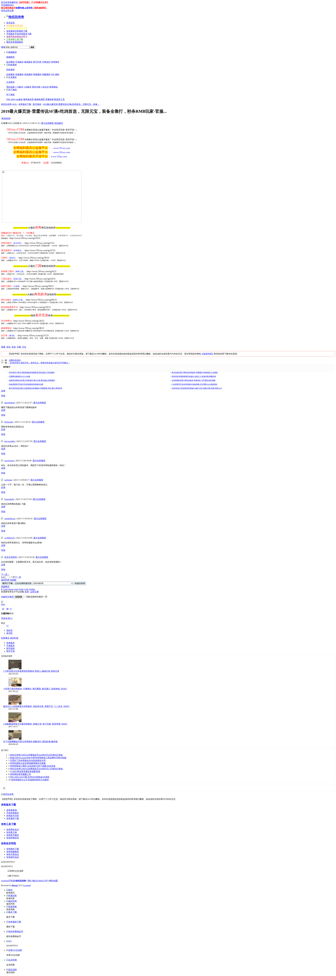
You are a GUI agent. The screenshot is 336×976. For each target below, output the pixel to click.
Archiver (4, 881)
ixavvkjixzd (9, 460)
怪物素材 (37, 74)
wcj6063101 (9, 538)
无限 (19, 347)
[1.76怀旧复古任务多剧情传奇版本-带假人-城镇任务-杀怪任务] (15, 668)
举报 (3, 396)
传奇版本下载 (25, 104)
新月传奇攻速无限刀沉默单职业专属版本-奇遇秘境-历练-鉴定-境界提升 (35, 388)
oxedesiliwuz (9, 518)
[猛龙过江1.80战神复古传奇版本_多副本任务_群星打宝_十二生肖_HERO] (15, 704)
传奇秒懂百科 (12, 838)
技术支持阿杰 (10, 557)
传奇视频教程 (12, 852)
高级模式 (5, 586)
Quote (20, 589)
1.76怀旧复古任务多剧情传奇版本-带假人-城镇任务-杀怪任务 (31, 671)
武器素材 (10, 74)
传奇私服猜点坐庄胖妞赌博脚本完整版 (28, 763)
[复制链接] (6, 118)
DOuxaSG (8, 422)
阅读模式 (59, 123)
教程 (14, 42)
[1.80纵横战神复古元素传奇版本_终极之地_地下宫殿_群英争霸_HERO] (15, 721)
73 (10, 609)
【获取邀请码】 (40, 8)
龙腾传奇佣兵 (15, 360)
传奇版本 (16, 28)
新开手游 (10, 651)
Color (5, 589)
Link (16, 589)
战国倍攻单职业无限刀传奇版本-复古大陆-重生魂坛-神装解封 (32, 380)
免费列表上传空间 (24, 8)
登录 (3, 10)
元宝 (24, 347)
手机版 (12, 881)
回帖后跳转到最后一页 (36, 597)
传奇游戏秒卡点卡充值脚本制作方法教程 (30, 780)
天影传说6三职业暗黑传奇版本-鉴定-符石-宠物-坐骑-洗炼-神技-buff (197, 388)
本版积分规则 (7, 597)
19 (7, 609)
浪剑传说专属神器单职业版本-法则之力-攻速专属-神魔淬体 (194, 376)
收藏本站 (13, 2)
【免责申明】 (207, 354)
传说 (8, 347)
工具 (14, 39)
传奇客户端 (11, 832)
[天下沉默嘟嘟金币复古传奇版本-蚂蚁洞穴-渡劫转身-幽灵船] (15, 739)
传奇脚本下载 (12, 849)
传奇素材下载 (12, 818)
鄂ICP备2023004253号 (38, 881)
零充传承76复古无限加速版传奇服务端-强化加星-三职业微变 (32, 372)
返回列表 (5, 580)
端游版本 (28, 62)
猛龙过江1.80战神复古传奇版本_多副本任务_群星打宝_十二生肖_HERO (36, 706)
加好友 (9, 630)
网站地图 (53, 881)
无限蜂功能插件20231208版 (19, 376)
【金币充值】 (24, 2)
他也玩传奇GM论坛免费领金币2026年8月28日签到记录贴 (36, 755)
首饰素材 (28, 74)
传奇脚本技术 (12, 829)
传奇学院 (16, 36)
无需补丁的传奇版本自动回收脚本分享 (28, 760)
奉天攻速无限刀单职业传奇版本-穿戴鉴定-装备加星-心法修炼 (195, 372)
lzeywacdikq (9, 441)
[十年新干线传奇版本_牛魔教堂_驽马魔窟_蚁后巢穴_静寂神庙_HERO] (15, 686)
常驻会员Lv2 (7, 618)
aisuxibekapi (9, 403)
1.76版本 (19, 87)
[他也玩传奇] (15, 17)
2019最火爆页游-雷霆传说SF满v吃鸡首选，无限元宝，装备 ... (71, 104)
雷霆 (3, 347)
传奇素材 (16, 31)
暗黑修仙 (53, 87)
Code (26, 589)
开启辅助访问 (7, 5)
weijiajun (8, 480)
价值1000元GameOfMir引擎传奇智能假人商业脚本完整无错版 (38, 758)
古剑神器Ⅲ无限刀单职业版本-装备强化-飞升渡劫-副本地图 (193, 380)
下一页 (18, 577)
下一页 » (5, 574)
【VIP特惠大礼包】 (39, 2)
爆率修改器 (28, 99)
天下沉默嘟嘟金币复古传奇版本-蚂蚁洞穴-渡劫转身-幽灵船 (30, 741)
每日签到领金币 (8, 8)
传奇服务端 (11, 810)
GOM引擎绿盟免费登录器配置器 (25, 771)
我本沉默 (36, 87)
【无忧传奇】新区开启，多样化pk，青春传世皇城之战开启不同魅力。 (39, 363)
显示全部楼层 (47, 123)
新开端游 (37, 104)
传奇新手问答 (12, 816)
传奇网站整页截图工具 (20, 774)
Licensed (27, 885)
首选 (14, 347)
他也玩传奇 (6, 104)
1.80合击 (45, 87)
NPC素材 (55, 74)
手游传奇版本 (12, 813)
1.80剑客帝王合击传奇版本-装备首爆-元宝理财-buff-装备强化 (194, 384)
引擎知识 (46, 62)
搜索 (3, 47)
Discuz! (15, 885)
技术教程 (10, 62)
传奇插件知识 (12, 857)
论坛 (14, 25)
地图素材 (46, 74)
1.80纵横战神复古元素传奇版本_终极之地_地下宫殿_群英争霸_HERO (35, 724)
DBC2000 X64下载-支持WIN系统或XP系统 (29, 777)
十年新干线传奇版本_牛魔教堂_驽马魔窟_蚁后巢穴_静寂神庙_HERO (35, 689)
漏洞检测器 (39, 99)
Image (10, 589)
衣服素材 (19, 74)
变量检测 (49, 99)
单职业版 (10, 87)
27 (3, 609)
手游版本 (19, 34)
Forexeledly (9, 499)
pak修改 (19, 99)
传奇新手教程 (12, 835)
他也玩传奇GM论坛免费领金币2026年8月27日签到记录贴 (36, 769)
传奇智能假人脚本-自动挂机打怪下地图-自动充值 (32, 766)
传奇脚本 (55, 62)
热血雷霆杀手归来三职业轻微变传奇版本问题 (26, 384)
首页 (10, 23)
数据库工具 (59, 99)
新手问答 (37, 62)
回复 (3, 391)
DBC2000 (10, 99)
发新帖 (13, 580)
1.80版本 (28, 87)
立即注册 (9, 10)
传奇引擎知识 (12, 854)
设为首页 (5, 2)
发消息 (9, 633)
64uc (3, 604)
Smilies (32, 589)
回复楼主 (5, 638)
